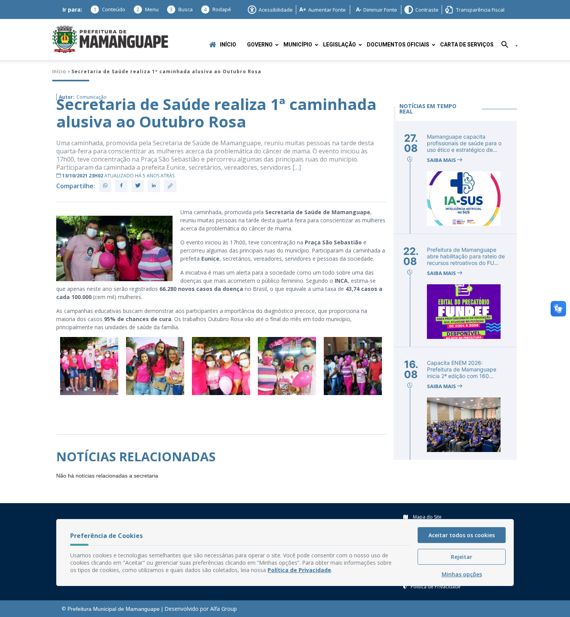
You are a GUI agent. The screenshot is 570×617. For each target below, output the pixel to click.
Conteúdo (109, 9)
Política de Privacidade (436, 586)
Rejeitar (461, 556)
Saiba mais (442, 160)
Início (228, 45)
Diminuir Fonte (380, 9)
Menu (147, 9)
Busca (181, 9)
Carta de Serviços (467, 45)
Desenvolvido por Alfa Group (200, 608)
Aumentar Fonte (327, 9)
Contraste (427, 9)
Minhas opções (462, 574)
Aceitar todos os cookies (461, 535)
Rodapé (217, 9)
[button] (507, 46)
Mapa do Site (427, 517)
